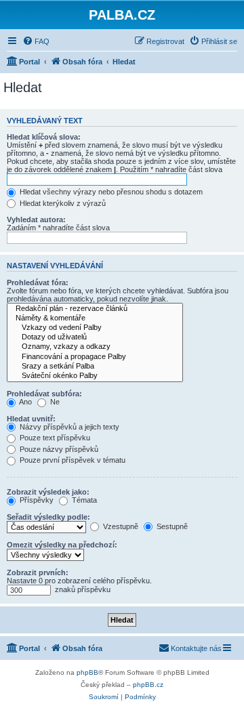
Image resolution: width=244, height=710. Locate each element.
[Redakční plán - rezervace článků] (95, 309)
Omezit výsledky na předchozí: (62, 545)
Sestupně (171, 526)
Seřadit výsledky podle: (48, 517)
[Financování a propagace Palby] (95, 357)
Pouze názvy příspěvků (58, 449)
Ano (25, 402)
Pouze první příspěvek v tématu (71, 460)
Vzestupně (119, 526)
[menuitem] (35, 41)
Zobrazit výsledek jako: (48, 492)
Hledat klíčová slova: (44, 137)
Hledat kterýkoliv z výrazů (62, 203)
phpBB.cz (148, 684)
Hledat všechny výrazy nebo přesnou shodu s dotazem (110, 192)
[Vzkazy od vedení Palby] (95, 328)
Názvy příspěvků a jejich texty (68, 427)
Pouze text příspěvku (54, 438)
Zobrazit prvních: (37, 572)
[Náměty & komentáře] (95, 318)
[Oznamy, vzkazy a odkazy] (95, 347)
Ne (54, 402)
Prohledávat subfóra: (44, 394)
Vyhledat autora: (36, 219)
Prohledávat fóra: (37, 282)
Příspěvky (36, 500)
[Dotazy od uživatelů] (95, 337)
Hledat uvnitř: (31, 419)
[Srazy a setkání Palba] (95, 366)
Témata (83, 500)
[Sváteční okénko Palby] (95, 376)
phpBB (87, 672)
